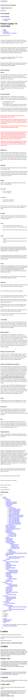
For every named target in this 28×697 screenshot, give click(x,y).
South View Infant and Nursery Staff (16, 556)
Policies (7, 537)
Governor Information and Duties (13, 528)
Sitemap (5, 618)
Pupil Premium (9, 539)
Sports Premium (9, 554)
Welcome (8, 499)
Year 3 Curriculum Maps (14, 517)
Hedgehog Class (14, 544)
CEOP (5, 616)
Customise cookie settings (16, 642)
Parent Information (13, 578)
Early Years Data (12, 533)
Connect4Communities (11, 597)
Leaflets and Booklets (10, 567)
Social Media (6, 601)
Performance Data (10, 532)
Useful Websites (12, 551)
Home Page (3, 10)
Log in (4, 611)
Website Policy (6, 621)
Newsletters (8, 573)
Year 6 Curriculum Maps (14, 521)
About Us (5, 498)
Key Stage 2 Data (12, 536)
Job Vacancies (9, 599)
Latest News (6, 31)
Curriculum (8, 505)
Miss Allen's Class (15, 548)
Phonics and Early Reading (14, 509)
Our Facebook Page (10, 603)
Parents (4, 30)
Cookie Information (7, 619)
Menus (10, 577)
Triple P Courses (9, 581)
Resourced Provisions (10, 542)
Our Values (8, 500)
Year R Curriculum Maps (14, 511)
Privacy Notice (9, 538)
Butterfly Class (14, 545)
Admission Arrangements (11, 502)
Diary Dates (8, 564)
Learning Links (9, 605)
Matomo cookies (7, 672)
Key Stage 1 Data (12, 534)
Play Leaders (9, 590)
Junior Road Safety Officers (12, 592)
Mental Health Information (11, 572)
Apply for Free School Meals (12, 561)
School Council (9, 587)
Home (4, 29)
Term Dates (8, 579)
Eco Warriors (9, 588)
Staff (7, 555)
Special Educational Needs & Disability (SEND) (16, 553)
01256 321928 (7, 19)
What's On (8, 600)
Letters (7, 569)
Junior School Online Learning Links (17, 609)
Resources (11, 550)
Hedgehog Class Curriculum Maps (16, 515)
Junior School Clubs (13, 586)
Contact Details (9, 504)
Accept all (8, 642)
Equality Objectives (10, 525)
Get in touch (4, 1)
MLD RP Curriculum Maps (15, 523)
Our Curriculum (12, 508)
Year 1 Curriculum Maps (14, 512)
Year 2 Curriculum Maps (14, 514)
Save (12, 695)
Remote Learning (9, 540)
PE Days (11, 506)
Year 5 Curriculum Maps (14, 520)
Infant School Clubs (13, 584)
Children (5, 582)
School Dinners (9, 576)
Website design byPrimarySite (10, 625)
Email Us (6, 20)
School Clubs (9, 583)
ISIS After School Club (11, 598)
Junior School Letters (13, 571)
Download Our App (7, 610)
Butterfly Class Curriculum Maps (16, 516)
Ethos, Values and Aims (11, 526)
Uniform (8, 559)
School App (8, 575)
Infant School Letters (13, 570)
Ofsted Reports (9, 530)
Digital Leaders (9, 589)
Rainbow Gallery (12, 594)
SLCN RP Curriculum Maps (15, 522)
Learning (5, 604)
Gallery (10, 549)
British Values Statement (11, 503)
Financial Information (10, 527)
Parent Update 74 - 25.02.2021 (10, 33)
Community (5, 595)
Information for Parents (11, 565)
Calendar (8, 562)
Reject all (3, 642)
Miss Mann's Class (15, 547)
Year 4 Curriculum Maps (14, 519)
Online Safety (9, 531)
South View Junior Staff (14, 558)
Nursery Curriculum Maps (14, 510)
